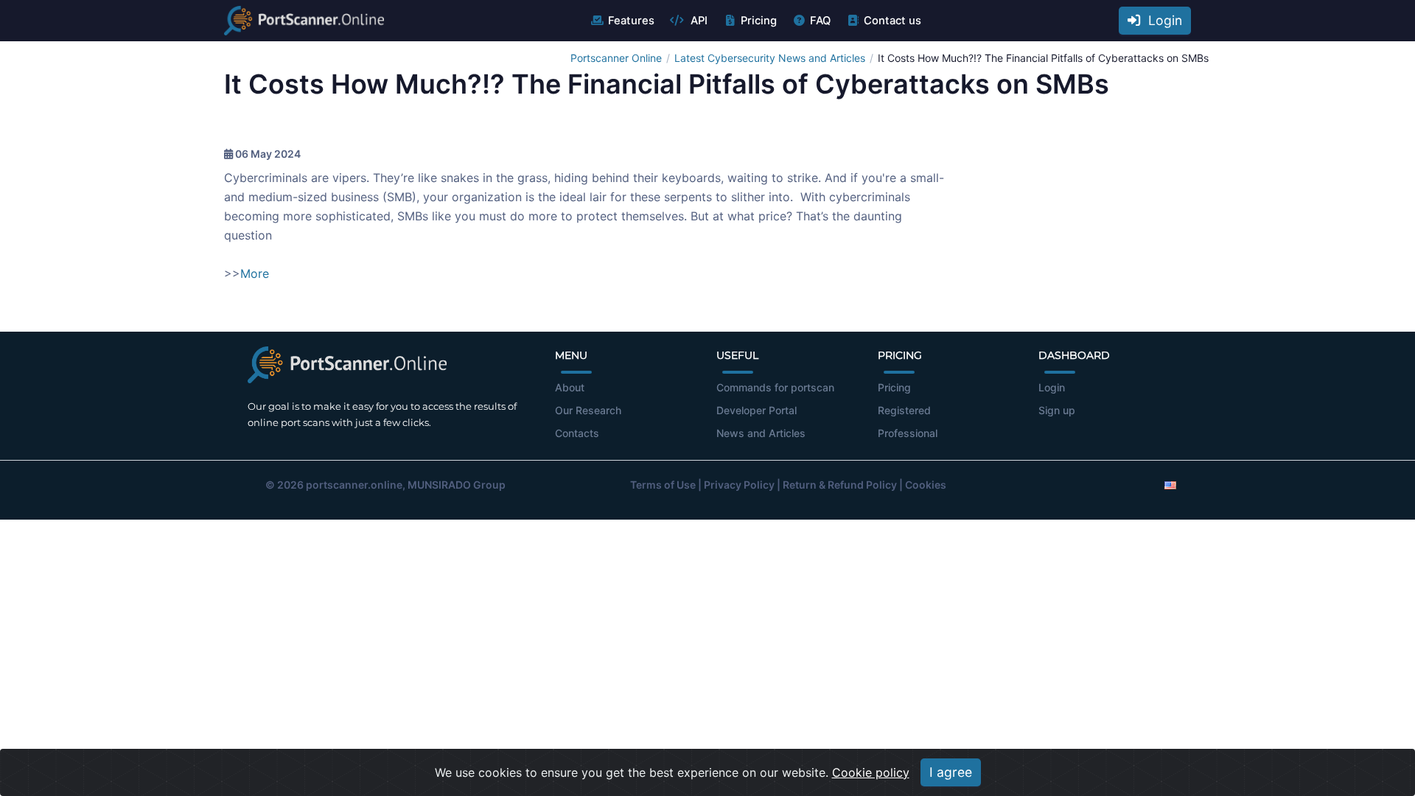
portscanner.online (354, 484)
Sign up (1056, 410)
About (569, 387)
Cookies (925, 484)
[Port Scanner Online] (304, 20)
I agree (950, 772)
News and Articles (761, 433)
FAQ (820, 20)
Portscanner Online (616, 58)
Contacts (577, 433)
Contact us (892, 20)
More (254, 273)
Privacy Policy (739, 484)
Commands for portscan (775, 387)
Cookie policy (870, 772)
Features (631, 20)
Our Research (588, 410)
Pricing (759, 20)
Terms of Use (663, 484)
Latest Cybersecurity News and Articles (769, 58)
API (698, 20)
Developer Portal (756, 410)
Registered (904, 410)
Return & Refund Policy (840, 484)
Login (1161, 20)
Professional (907, 433)
